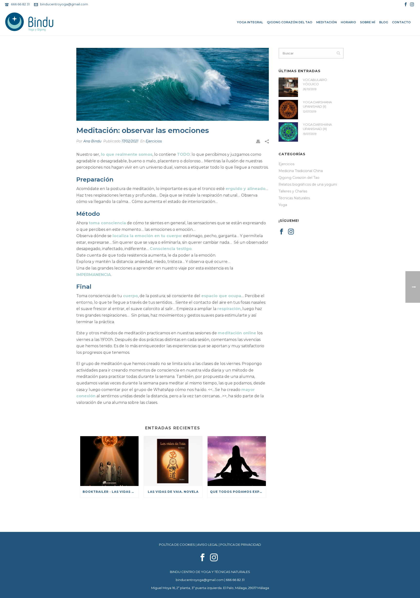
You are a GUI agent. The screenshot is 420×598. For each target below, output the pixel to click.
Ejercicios (154, 141)
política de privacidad (240, 544)
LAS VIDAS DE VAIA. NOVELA (173, 492)
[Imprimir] (258, 141)
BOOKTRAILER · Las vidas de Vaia (111, 492)
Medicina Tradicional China (301, 171)
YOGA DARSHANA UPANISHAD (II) (317, 104)
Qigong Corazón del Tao (299, 177)
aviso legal (207, 544)
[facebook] (202, 558)
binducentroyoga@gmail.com (64, 4)
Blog (383, 22)
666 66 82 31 (20, 4)
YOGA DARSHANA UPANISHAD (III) (317, 126)
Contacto (401, 22)
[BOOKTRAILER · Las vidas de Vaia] (109, 461)
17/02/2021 (130, 141)
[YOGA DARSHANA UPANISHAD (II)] (288, 109)
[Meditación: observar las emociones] (172, 84)
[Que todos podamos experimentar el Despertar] (237, 461)
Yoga (283, 205)
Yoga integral (250, 22)
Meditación (326, 22)
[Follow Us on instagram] (291, 232)
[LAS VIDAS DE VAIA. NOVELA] (173, 461)
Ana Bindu (92, 141)
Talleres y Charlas (293, 191)
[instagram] (214, 558)
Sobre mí (367, 22)
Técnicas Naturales (294, 198)
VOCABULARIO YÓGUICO (315, 82)
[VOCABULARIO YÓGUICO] (288, 87)
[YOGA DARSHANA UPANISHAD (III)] (288, 132)
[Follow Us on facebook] (281, 232)
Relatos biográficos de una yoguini (308, 184)
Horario (348, 22)
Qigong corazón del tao (289, 22)
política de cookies (177, 544)
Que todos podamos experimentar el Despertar (238, 492)
